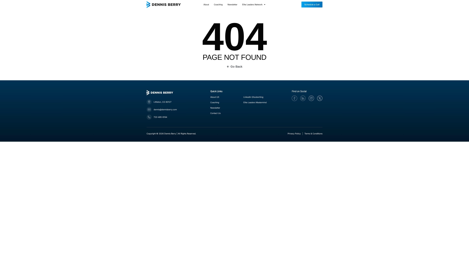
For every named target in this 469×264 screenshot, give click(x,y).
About (206, 4)
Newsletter (232, 4)
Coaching (218, 4)
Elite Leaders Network (252, 4)
